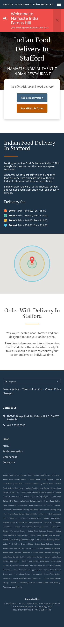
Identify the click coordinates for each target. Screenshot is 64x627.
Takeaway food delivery (12, 587)
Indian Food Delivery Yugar (36, 496)
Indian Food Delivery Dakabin (40, 531)
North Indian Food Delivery (49, 582)
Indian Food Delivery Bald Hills (25, 509)
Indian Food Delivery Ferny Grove (17, 548)
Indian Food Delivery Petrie (48, 539)
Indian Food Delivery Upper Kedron (27, 570)
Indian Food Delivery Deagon (47, 544)
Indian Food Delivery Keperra (29, 522)
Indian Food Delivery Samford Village (18, 539)
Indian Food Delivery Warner (15, 479)
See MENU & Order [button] (32, 108)
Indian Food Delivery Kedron (38, 557)
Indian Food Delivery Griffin (14, 557)
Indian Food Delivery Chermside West (25, 518)
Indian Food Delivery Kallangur (46, 552)
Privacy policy (11, 389)
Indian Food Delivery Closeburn (16, 552)
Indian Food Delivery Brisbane (47, 475)
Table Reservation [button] (32, 97)
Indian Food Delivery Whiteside (46, 548)
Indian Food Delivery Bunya (37, 488)
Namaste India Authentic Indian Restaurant (28, 4)
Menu (6, 445)
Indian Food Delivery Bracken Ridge (18, 544)
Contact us (9, 462)
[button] (59, 4)
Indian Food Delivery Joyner (41, 479)
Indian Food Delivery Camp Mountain (31, 527)
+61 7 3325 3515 (16, 425)
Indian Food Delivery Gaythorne (26, 578)
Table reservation (13, 451)
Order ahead (10, 456)
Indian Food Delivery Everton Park (45, 535)
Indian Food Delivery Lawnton (30, 505)
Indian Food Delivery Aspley (31, 501)
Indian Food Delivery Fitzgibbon (35, 561)
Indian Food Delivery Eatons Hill (17, 475)
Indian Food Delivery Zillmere (23, 582)
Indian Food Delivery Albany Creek (39, 484)
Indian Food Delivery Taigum (30, 565)
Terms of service (32, 389)
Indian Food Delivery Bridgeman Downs (37, 492)
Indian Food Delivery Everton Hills (23, 514)
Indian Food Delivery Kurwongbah (28, 574)
